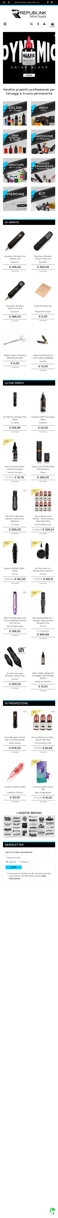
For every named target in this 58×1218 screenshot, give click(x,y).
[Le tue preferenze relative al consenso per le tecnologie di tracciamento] (53, 1213)
